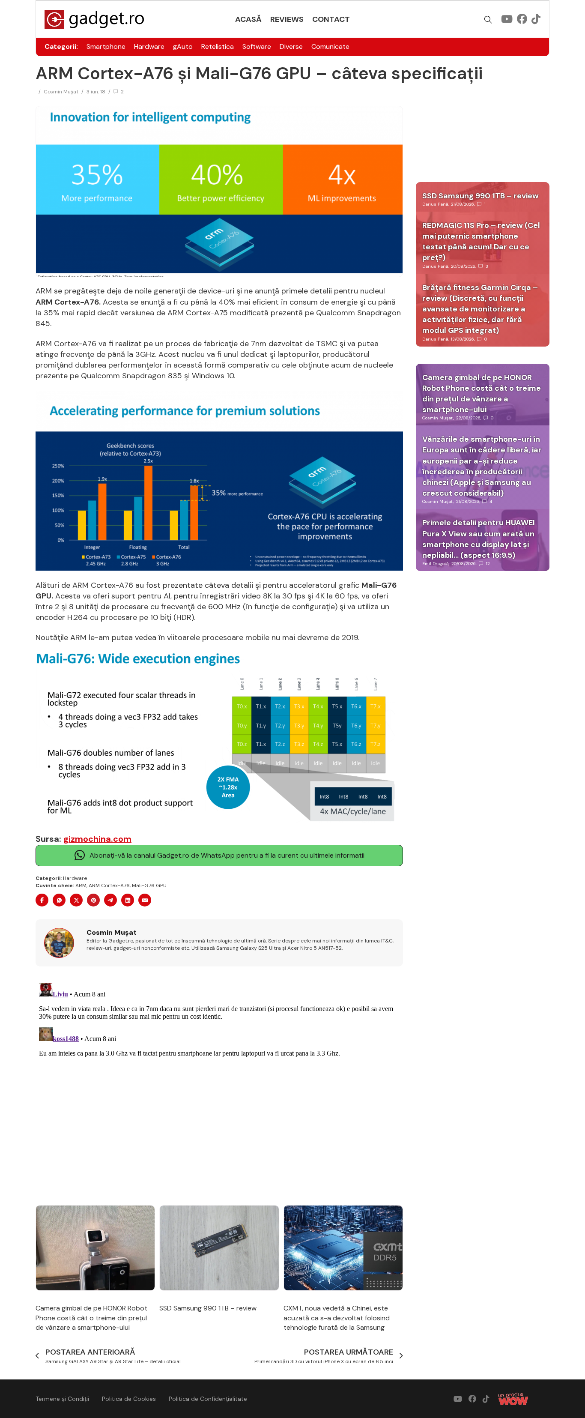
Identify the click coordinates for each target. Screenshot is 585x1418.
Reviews (287, 19)
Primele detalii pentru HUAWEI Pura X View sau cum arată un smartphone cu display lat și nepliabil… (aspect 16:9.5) (478, 539)
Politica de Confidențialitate (208, 1399)
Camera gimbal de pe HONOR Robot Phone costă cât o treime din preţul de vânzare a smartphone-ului (91, 1318)
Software (256, 46)
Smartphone (106, 46)
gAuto (183, 46)
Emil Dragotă (435, 563)
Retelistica (217, 46)
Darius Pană (435, 204)
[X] (76, 900)
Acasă (248, 19)
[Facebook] (42, 900)
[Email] (144, 900)
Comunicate (330, 46)
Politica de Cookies (129, 1399)
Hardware (149, 46)
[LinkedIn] (127, 900)
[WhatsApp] (59, 900)
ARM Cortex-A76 (109, 885)
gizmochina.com (97, 838)
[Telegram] (110, 900)
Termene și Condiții (62, 1399)
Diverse (291, 46)
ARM (81, 885)
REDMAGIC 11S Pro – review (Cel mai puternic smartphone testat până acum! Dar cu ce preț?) (481, 241)
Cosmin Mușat (61, 91)
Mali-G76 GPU (149, 885)
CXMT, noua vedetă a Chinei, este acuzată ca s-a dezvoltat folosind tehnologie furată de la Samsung (337, 1318)
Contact (331, 19)
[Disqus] (219, 1086)
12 (488, 563)
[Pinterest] (93, 900)
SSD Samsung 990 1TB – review (208, 1308)
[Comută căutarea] (488, 19)
